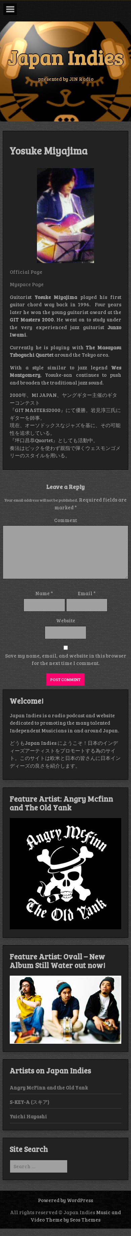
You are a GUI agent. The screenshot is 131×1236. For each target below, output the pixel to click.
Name (44, 593)
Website (65, 620)
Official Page (26, 271)
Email (87, 593)
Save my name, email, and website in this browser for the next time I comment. (65, 659)
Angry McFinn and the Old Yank (49, 1087)
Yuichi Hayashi (28, 1116)
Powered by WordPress (65, 1200)
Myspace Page (27, 284)
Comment (65, 520)
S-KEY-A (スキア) (29, 1101)
